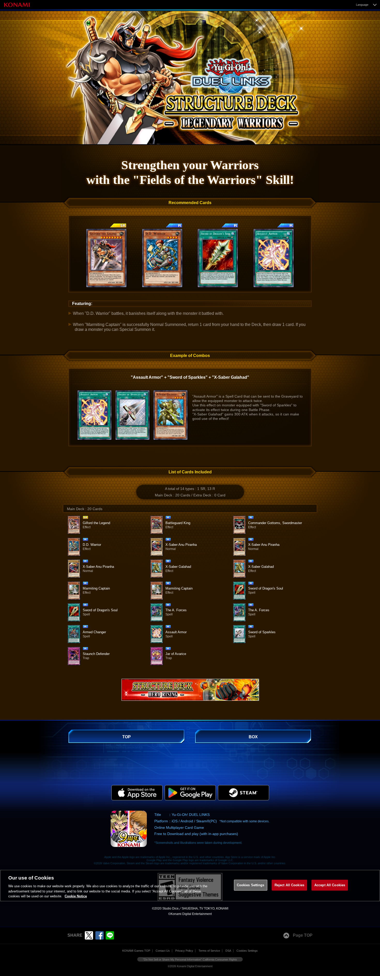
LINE (110, 935)
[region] (190, 886)
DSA (228, 950)
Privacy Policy (184, 950)
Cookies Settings (247, 950)
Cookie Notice (76, 896)
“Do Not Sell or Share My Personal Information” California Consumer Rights (190, 959)
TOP (126, 737)
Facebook (99, 935)
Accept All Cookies (329, 885)
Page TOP (303, 935)
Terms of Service (209, 950)
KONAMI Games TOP (136, 950)
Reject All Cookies (289, 885)
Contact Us (163, 950)
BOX (253, 737)
